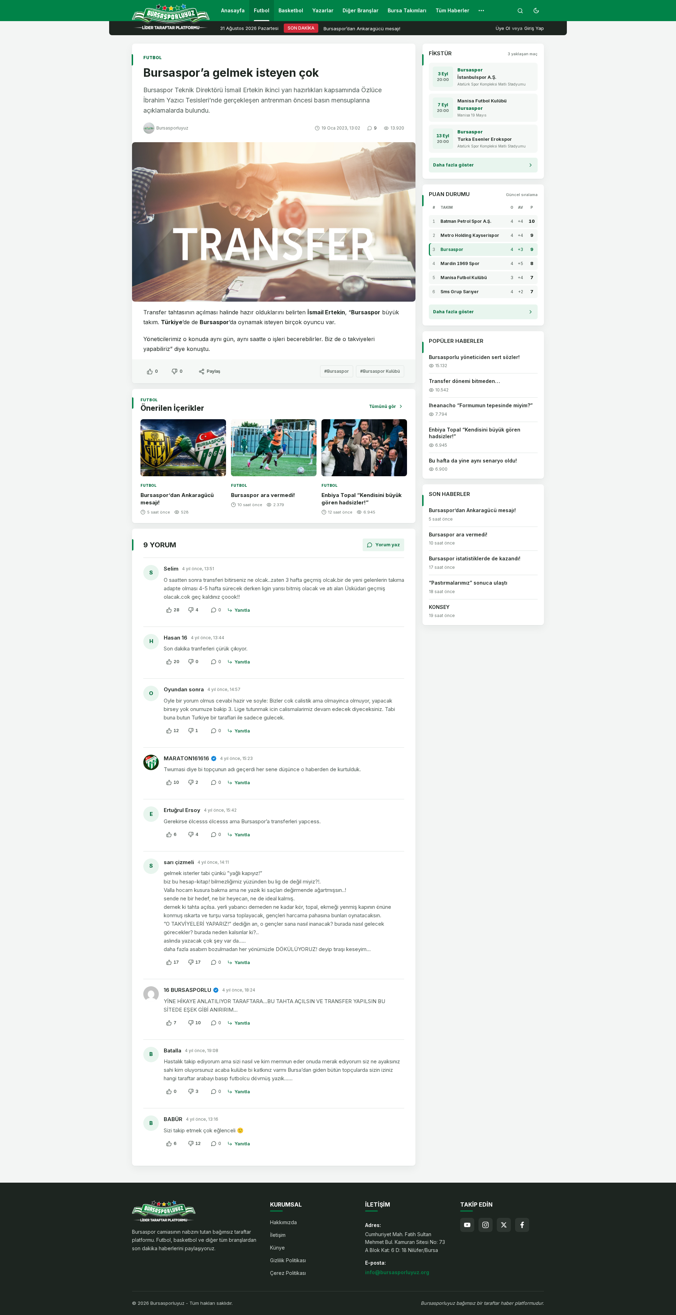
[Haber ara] (520, 10)
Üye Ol (503, 28)
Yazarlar (322, 10)
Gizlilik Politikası (288, 1260)
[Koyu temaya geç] (536, 10)
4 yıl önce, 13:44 (207, 637)
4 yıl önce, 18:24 (238, 990)
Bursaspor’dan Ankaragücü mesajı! (362, 28)
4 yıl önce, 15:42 (220, 810)
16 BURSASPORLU (187, 990)
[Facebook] (522, 1225)
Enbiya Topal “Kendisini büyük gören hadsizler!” (474, 433)
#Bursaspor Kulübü (380, 371)
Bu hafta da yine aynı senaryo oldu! (473, 461)
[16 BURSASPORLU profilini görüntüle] (151, 994)
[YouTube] (467, 1225)
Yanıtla (242, 610)
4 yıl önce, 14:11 (213, 862)
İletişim (278, 1235)
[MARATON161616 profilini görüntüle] (151, 762)
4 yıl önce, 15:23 (236, 758)
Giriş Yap (534, 28)
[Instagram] (485, 1225)
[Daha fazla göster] (481, 10)
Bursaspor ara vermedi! (263, 495)
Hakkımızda (283, 1222)
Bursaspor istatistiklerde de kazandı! (474, 559)
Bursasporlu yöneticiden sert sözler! (474, 357)
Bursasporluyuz (172, 128)
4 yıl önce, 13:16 (202, 1119)
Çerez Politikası (288, 1273)
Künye (277, 1248)
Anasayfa (233, 10)
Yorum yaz (387, 544)
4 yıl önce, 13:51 (198, 568)
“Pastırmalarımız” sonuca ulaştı (468, 583)
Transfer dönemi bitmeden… (464, 381)
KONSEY (439, 607)
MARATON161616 (186, 758)
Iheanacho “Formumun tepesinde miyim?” (481, 405)
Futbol (261, 10)
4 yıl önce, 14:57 (223, 689)
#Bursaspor (336, 371)
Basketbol (290, 10)
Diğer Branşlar (360, 10)
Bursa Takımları (407, 10)
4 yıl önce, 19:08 (201, 1050)
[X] (504, 1225)
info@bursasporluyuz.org (397, 1272)
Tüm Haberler (452, 10)
